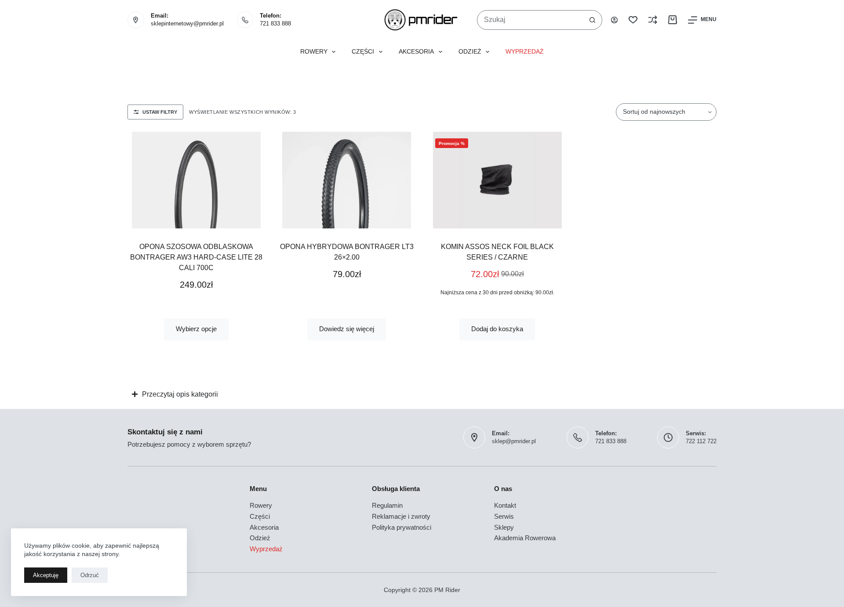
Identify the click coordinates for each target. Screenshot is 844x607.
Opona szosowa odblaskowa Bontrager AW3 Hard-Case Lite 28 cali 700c (196, 257)
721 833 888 (275, 23)
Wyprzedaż (525, 51)
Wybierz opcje (196, 328)
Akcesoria (416, 51)
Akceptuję (45, 575)
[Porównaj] (652, 19)
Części (363, 51)
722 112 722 (701, 441)
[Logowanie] (614, 20)
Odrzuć (89, 575)
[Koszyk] (672, 19)
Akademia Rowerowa (525, 538)
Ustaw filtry (159, 112)
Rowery (313, 51)
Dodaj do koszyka (497, 328)
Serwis (504, 516)
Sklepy (504, 527)
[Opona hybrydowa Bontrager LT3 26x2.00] (347, 180)
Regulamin (387, 505)
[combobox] (530, 20)
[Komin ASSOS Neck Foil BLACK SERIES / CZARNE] (497, 180)
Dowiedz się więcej (346, 328)
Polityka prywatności (401, 527)
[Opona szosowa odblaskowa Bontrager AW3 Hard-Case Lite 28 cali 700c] (196, 180)
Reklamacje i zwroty (401, 516)
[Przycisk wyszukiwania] (592, 20)
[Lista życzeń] (633, 19)
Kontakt (505, 505)
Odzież (469, 51)
